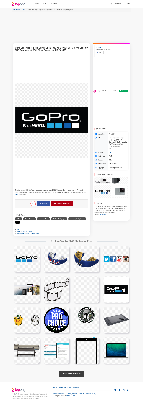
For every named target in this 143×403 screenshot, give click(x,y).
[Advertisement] (71, 28)
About (55, 387)
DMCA (81, 394)
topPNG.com (70, 396)
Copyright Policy (65, 387)
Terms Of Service (58, 394)
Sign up (118, 4)
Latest (36, 4)
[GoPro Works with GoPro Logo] (103, 191)
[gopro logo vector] (116, 289)
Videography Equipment (77, 219)
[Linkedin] (128, 390)
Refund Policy (91, 394)
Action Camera (29, 219)
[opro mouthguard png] (86, 259)
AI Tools (44, 4)
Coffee (100, 52)
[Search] (111, 4)
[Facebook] (119, 390)
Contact (54, 4)
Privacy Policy (72, 394)
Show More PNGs (70, 374)
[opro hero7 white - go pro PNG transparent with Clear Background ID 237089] (120, 191)
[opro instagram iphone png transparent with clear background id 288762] (27, 289)
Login (127, 4)
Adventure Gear (43, 219)
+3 (18, 222)
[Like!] (33, 203)
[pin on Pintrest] (37, 249)
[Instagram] (124, 390)
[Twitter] (115, 390)
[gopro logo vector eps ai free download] (27, 259)
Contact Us (102, 215)
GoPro (18, 219)
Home (17, 9)
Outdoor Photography (59, 219)
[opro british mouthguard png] (56, 259)
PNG (24, 9)
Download (124, 90)
